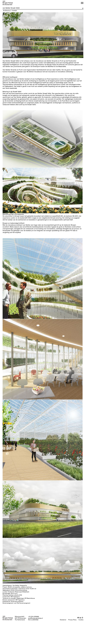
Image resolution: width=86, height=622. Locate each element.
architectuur (7, 10)
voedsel (14, 10)
